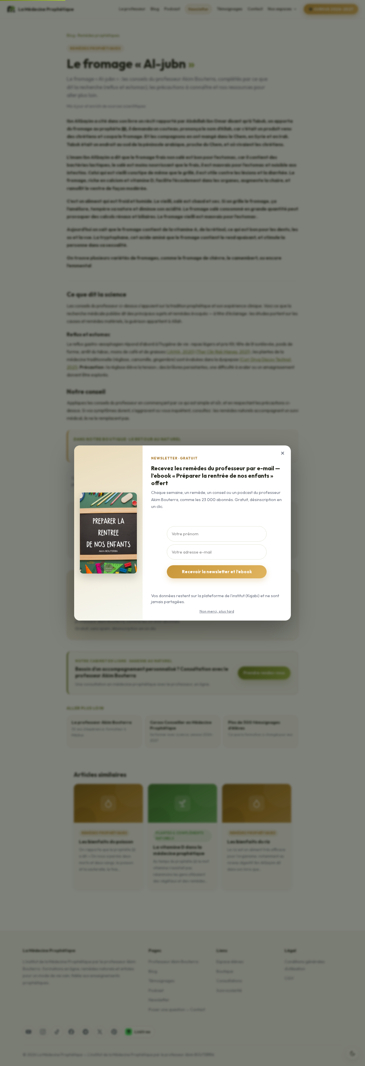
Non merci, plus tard (217, 611)
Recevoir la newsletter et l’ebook (217, 571)
